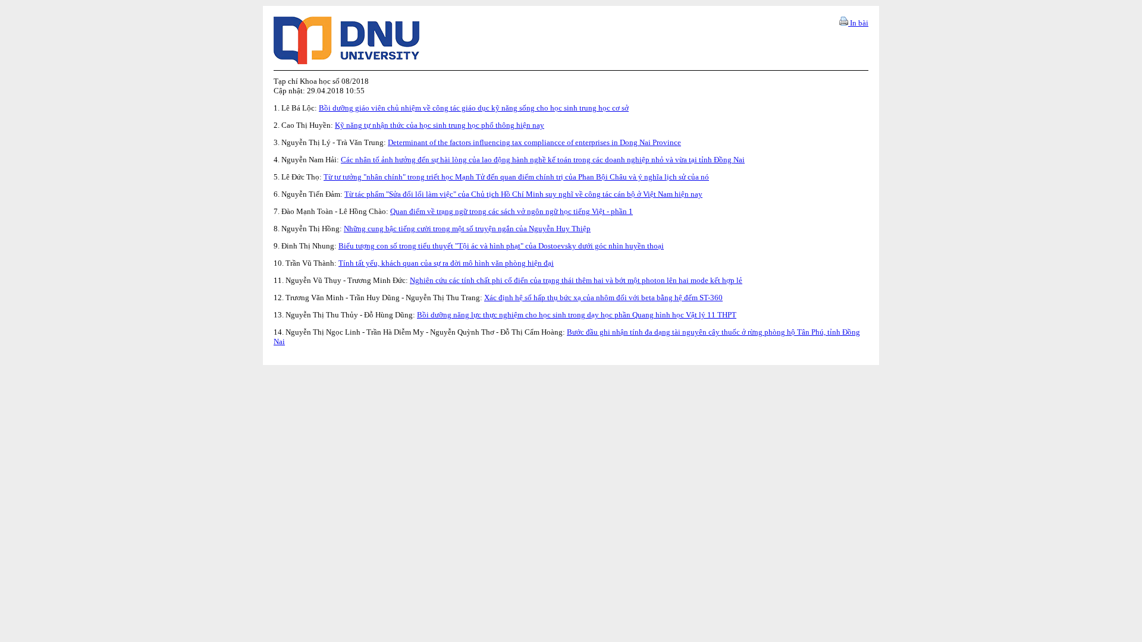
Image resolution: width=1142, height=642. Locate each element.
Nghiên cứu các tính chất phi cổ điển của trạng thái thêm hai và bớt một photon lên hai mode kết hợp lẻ (576, 280)
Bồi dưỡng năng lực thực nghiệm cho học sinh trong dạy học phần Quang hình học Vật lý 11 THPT (576, 314)
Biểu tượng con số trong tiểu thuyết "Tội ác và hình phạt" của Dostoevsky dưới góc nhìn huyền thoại (501, 245)
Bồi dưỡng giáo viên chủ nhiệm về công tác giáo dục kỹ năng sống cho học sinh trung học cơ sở (474, 107)
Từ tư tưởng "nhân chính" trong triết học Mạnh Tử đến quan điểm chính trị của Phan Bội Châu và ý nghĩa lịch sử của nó (516, 176)
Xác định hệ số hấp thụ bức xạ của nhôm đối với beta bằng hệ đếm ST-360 (603, 297)
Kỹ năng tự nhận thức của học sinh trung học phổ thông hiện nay (439, 125)
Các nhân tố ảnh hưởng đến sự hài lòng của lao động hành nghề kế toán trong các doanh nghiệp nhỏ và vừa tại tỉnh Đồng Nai (543, 159)
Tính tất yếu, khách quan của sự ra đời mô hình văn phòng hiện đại (446, 263)
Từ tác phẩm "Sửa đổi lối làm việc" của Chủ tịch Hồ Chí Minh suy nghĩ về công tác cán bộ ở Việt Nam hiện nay (523, 194)
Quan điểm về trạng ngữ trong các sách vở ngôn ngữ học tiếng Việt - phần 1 (511, 211)
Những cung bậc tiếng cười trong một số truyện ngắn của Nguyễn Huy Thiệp (467, 228)
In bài (858, 22)
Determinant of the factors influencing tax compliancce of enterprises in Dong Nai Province (534, 142)
